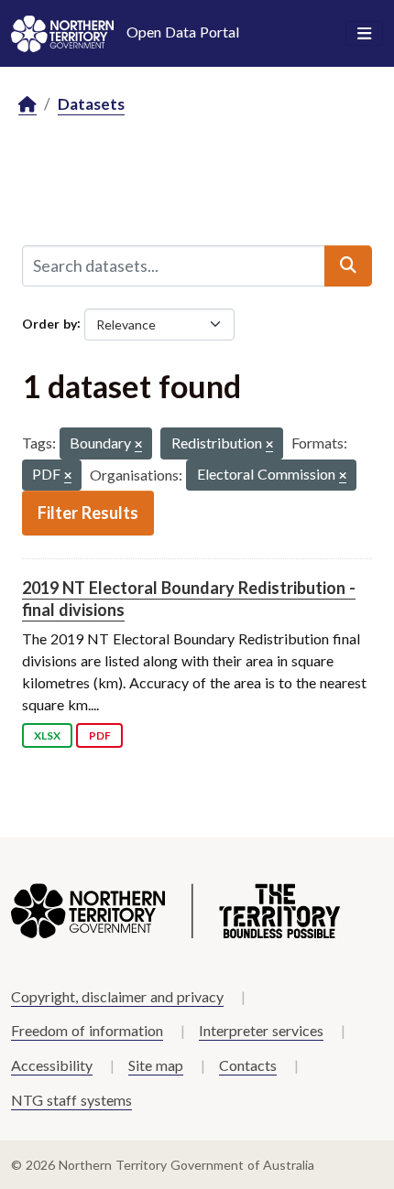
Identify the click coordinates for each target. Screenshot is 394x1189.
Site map (155, 1065)
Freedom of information (87, 1030)
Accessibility (52, 1065)
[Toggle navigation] (364, 34)
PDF (100, 735)
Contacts (248, 1065)
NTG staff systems (71, 1099)
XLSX (47, 735)
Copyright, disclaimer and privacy (117, 996)
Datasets (91, 103)
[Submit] (348, 265)
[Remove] (138, 445)
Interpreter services (261, 1030)
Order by (49, 322)
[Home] (27, 104)
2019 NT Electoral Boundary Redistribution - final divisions (189, 598)
